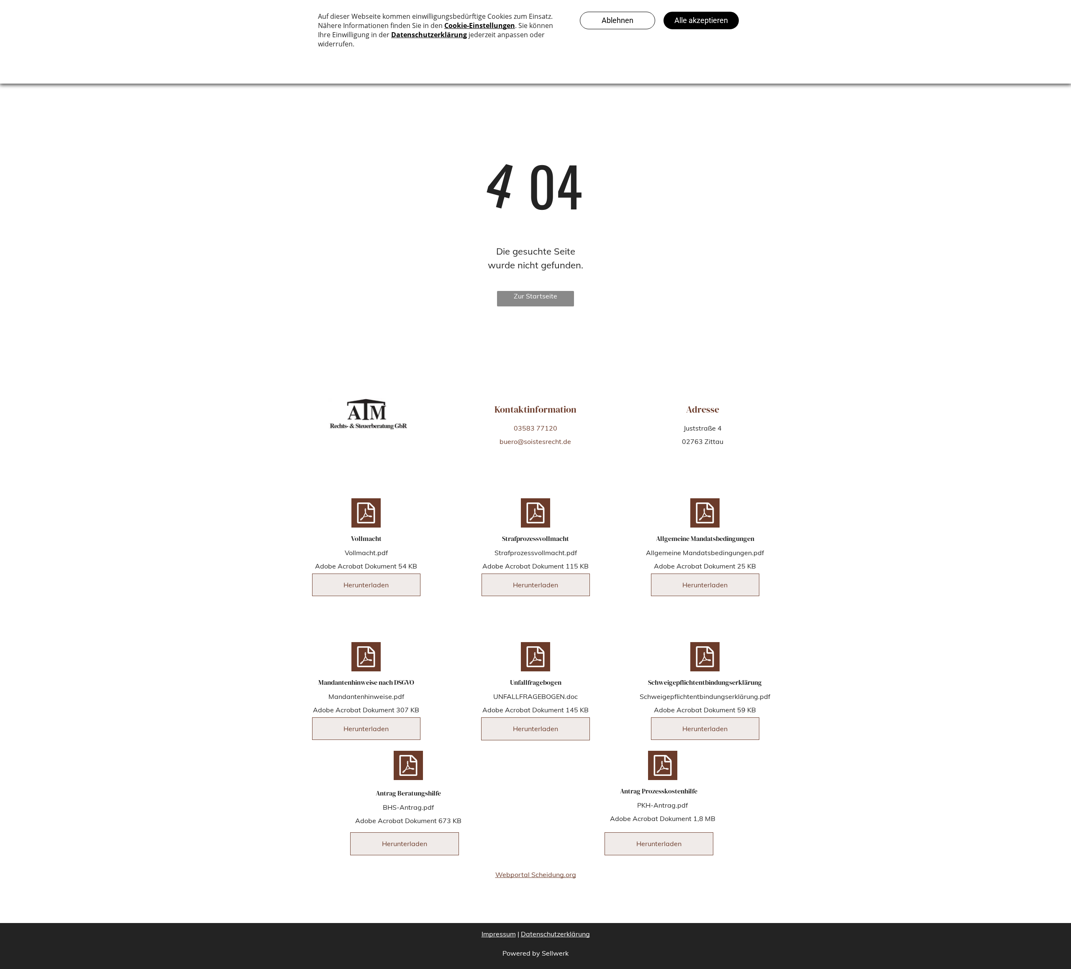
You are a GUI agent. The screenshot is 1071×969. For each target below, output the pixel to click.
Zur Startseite (535, 296)
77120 (546, 428)
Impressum (499, 934)
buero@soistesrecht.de (535, 441)
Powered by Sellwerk (535, 953)
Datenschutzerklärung (555, 934)
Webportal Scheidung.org (535, 874)
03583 (524, 428)
